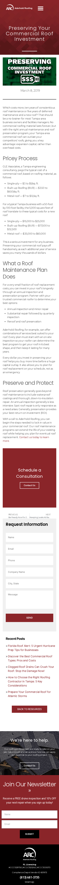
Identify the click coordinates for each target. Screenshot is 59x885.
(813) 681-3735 (29, 877)
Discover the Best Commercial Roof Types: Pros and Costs (30, 658)
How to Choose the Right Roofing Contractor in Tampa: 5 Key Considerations (29, 681)
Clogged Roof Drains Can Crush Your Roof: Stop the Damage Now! (31, 668)
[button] (40, 8)
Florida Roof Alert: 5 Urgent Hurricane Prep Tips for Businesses (31, 648)
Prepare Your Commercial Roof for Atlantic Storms (29, 694)
